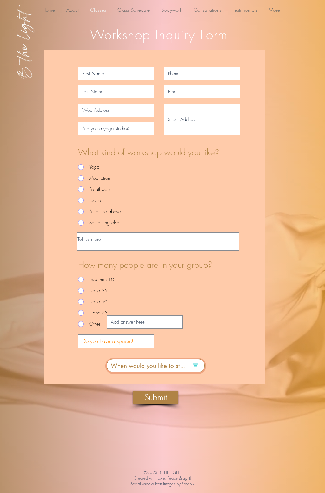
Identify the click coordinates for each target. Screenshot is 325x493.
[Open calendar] (195, 365)
